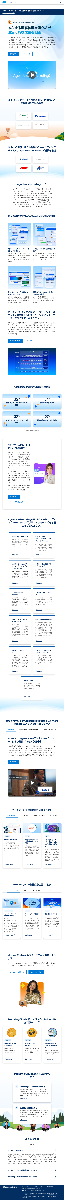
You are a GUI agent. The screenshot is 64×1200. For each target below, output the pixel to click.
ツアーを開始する (15, 340)
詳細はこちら (14, 496)
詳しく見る (30, 340)
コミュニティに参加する (17, 972)
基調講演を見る (29, 935)
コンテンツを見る (36, 972)
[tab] (11, 729)
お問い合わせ (23, 1120)
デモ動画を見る (9, 864)
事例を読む (13, 762)
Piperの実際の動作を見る (17, 502)
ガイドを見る (49, 864)
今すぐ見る (48, 935)
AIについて (27, 54)
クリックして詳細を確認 (8, 13)
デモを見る (13, 54)
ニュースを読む (29, 864)
